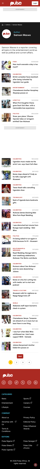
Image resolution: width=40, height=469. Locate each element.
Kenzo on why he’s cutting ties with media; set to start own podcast (24, 282)
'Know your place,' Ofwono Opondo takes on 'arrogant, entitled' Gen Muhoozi (23, 118)
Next (20, 356)
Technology (18, 197)
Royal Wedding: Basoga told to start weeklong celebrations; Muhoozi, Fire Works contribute (25, 255)
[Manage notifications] (35, 465)
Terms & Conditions (6, 430)
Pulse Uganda (7, 450)
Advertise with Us (7, 423)
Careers (26, 403)
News (4, 399)
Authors (8, 25)
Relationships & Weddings (19, 249)
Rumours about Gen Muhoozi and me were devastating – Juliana (24, 268)
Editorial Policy (29, 422)
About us (5, 417)
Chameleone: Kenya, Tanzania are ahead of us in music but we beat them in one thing (25, 320)
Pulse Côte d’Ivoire (27, 446)
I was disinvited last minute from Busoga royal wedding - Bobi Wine (25, 227)
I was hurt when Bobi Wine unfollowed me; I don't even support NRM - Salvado (23, 334)
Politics (16, 113)
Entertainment (19, 87)
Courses (26, 407)
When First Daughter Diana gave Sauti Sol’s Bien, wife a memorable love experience (24, 105)
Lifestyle (16, 100)
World (15, 303)
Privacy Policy (29, 417)
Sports (26, 399)
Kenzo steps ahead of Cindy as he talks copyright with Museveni (25, 176)
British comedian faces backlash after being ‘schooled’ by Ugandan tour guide (25, 79)
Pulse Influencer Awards (29, 427)
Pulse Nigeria (7, 441)
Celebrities (17, 74)
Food (15, 61)
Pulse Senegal (29, 441)
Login (35, 3)
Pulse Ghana (7, 445)
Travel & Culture (19, 290)
